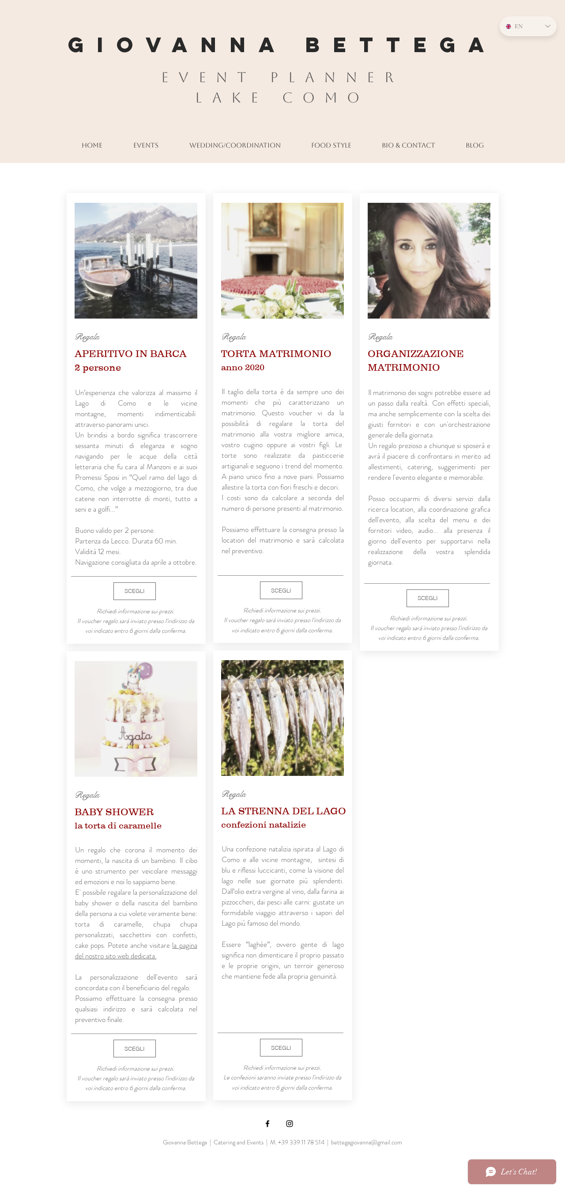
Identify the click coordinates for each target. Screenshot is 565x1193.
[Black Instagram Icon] (289, 1123)
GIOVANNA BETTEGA (282, 44)
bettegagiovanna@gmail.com (366, 1142)
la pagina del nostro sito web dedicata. (136, 950)
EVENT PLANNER (282, 77)
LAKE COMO (282, 97)
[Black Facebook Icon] (267, 1123)
